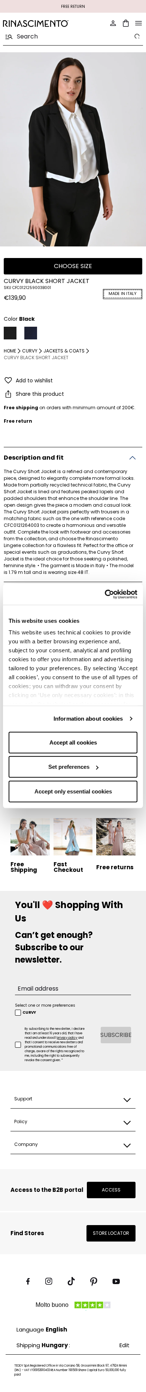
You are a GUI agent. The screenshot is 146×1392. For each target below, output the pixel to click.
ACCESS (111, 1190)
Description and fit (34, 457)
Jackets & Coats (64, 351)
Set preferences (68, 767)
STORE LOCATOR (111, 1233)
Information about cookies (88, 718)
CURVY (29, 351)
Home (10, 351)
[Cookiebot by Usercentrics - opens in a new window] (105, 594)
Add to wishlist (34, 380)
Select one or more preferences (45, 1005)
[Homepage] (36, 23)
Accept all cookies (73, 742)
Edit (124, 1345)
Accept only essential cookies (73, 791)
